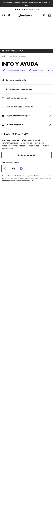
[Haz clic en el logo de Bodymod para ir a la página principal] (26, 15)
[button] (25, 5)
